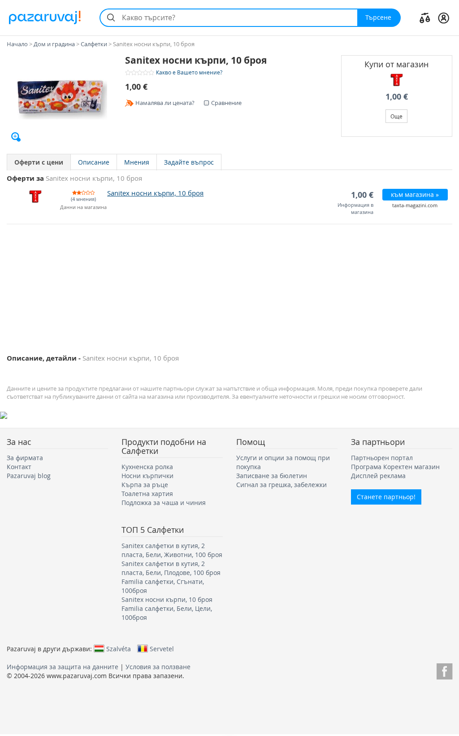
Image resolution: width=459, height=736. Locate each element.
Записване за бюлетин (271, 475)
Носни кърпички (147, 475)
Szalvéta (118, 649)
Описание (93, 162)
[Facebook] (444, 669)
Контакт (19, 466)
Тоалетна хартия (147, 493)
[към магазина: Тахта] (397, 80)
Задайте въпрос (189, 162)
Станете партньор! (386, 496)
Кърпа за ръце (144, 484)
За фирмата (25, 457)
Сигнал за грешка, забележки (281, 484)
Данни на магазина (83, 207)
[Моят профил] (443, 17)
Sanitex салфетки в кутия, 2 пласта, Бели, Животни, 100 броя (171, 550)
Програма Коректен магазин (395, 466)
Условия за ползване (158, 666)
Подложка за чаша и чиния (163, 502)
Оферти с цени (38, 162)
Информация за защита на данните (62, 666)
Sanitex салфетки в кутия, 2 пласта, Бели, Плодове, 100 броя (171, 568)
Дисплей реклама (378, 475)
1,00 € (396, 96)
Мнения (136, 162)
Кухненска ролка (147, 466)
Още (396, 116)
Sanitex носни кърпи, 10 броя (166, 599)
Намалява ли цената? (165, 103)
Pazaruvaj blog (29, 475)
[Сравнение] (424, 17)
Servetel (162, 649)
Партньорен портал (382, 457)
